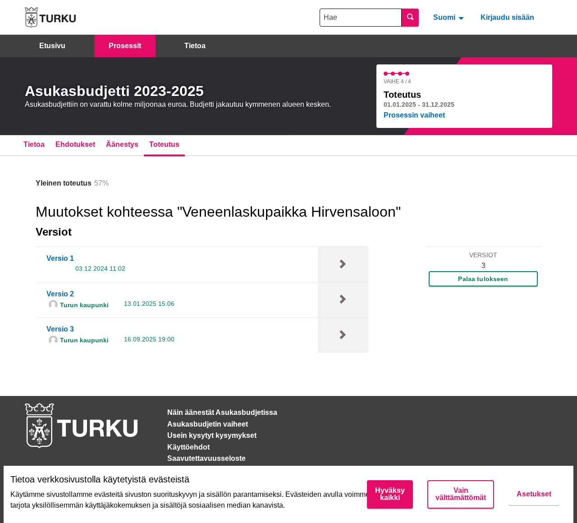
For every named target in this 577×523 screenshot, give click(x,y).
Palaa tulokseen (483, 278)
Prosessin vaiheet (414, 115)
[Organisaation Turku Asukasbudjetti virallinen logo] (50, 17)
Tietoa (195, 46)
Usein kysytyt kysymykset (211, 435)
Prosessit (125, 46)
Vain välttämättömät (460, 494)
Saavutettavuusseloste (206, 458)
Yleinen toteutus (64, 183)
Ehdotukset (75, 144)
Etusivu (52, 46)
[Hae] (410, 18)
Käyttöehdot (188, 447)
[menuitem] (449, 17)
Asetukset (534, 494)
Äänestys (122, 144)
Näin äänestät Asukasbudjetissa (222, 412)
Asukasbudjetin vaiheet (207, 424)
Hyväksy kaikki (390, 494)
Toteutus (164, 144)
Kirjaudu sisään (507, 17)
